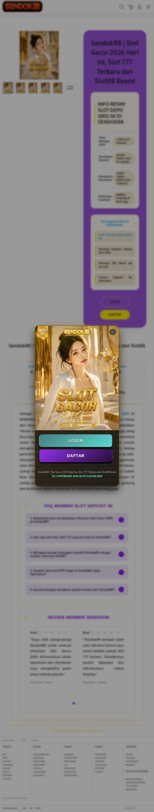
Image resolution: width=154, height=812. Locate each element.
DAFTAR (76, 455)
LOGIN (76, 440)
